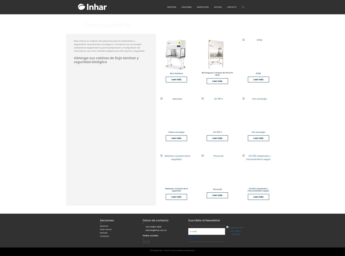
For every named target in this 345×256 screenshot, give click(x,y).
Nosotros (171, 7)
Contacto (231, 7)
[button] (243, 7)
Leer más (176, 79)
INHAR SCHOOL (203, 7)
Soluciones (187, 7)
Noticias (218, 7)
